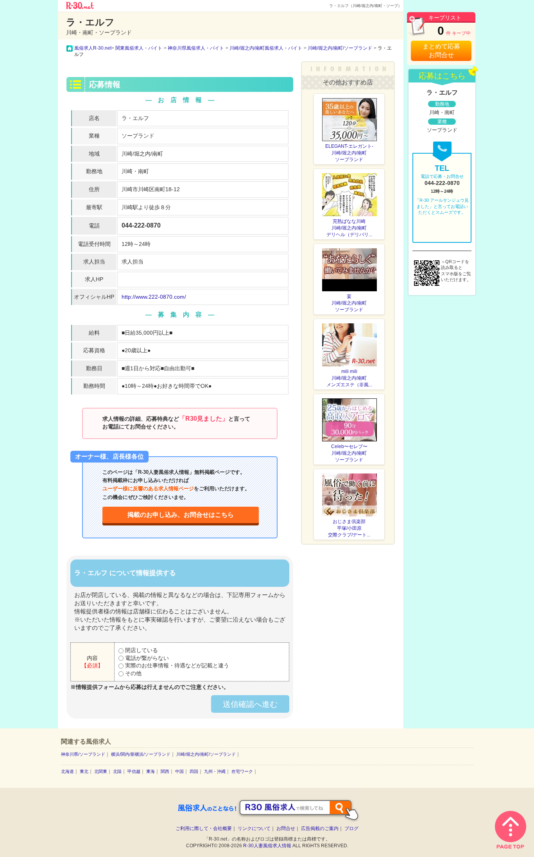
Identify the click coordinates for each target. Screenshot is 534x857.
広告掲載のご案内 (320, 828)
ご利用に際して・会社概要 (204, 828)
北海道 (67, 771)
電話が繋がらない (146, 658)
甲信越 (133, 771)
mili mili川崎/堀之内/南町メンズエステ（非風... (349, 378)
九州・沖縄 (215, 771)
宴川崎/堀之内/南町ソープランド (349, 303)
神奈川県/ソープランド (83, 754)
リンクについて (254, 828)
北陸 (117, 771)
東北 (84, 771)
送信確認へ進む (250, 704)
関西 (165, 771)
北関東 (100, 771)
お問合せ (285, 828)
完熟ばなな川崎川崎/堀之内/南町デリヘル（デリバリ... (349, 228)
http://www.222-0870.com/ (154, 297)
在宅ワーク (242, 771)
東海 (150, 771)
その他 (133, 673)
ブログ (351, 828)
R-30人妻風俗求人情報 (267, 845)
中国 (179, 771)
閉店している (141, 650)
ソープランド (138, 136)
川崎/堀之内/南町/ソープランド (206, 754)
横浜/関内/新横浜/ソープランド (140, 754)
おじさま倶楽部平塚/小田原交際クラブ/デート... (349, 528)
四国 (194, 771)
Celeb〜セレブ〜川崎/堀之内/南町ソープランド (349, 453)
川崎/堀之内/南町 (142, 154)
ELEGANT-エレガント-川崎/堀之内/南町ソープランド (349, 152)
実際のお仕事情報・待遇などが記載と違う (176, 665)
